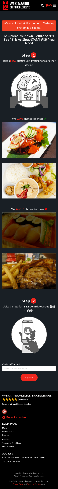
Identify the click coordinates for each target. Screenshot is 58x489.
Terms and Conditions (11, 443)
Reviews (5, 439)
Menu (4, 428)
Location (5, 435)
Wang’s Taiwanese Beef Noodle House (26, 395)
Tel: (11, 461)
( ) (50, 5)
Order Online (8, 431)
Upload (29, 377)
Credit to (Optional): (11, 364)
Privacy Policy (8, 446)
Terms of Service (34, 484)
